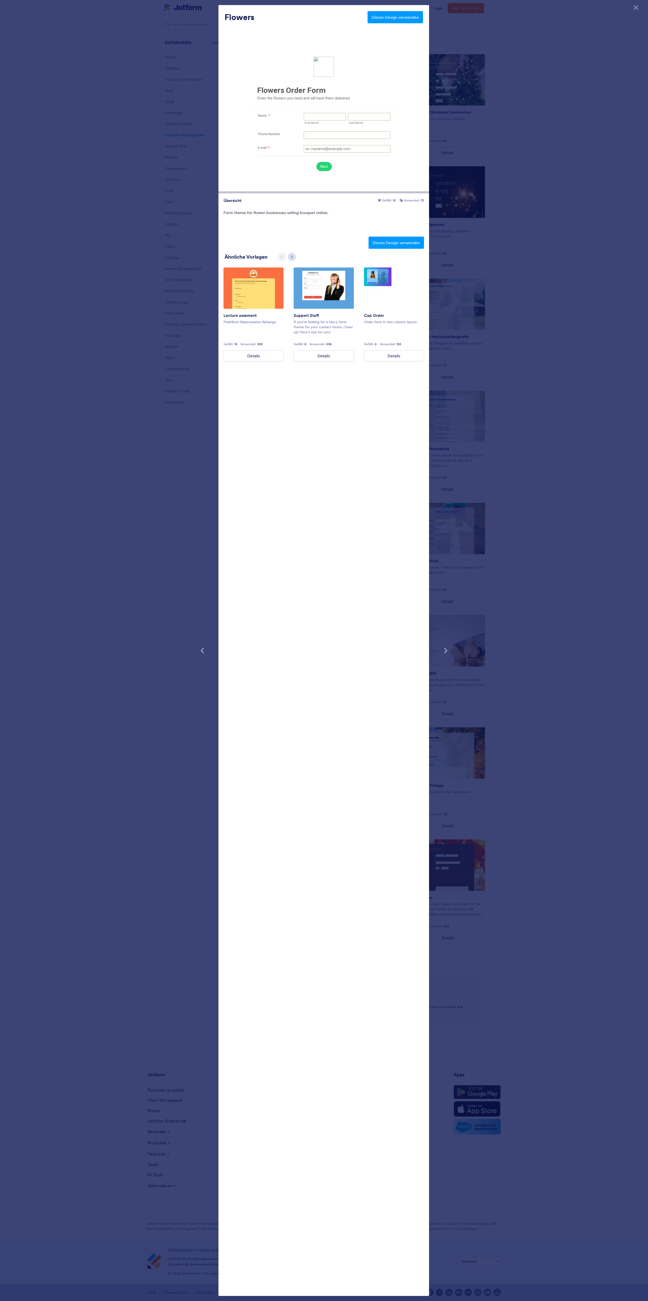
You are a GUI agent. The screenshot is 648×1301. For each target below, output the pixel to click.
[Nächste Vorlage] (445, 651)
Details (253, 355)
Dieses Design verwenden (395, 17)
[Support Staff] (324, 288)
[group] (253, 314)
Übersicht (232, 200)
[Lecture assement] (254, 288)
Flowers (239, 17)
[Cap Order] (394, 288)
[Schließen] (635, 7)
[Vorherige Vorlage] (202, 651)
